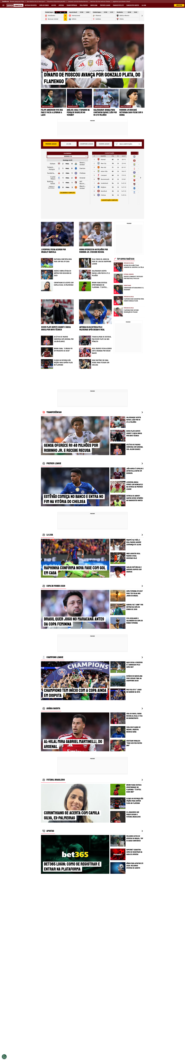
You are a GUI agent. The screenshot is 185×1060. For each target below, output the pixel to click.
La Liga (144, 5)
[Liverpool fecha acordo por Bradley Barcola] (57, 234)
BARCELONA (93, 5)
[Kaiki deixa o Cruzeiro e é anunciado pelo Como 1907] (117, 667)
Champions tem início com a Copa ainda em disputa (75, 693)
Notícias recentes (31, 5)
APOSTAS (61, 5)
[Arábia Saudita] (142, 708)
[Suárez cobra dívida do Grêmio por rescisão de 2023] (47, 274)
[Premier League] (142, 463)
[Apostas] (142, 831)
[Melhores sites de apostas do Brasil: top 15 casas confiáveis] (117, 841)
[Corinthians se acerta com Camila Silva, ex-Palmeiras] (47, 286)
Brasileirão (120, 12)
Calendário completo (67, 193)
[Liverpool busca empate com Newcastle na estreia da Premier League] (117, 487)
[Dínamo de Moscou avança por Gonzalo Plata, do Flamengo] (92, 56)
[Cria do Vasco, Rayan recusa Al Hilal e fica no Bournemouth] (117, 718)
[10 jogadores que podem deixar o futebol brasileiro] (117, 817)
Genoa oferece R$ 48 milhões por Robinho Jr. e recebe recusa (71, 448)
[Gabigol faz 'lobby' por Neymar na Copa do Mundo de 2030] (117, 609)
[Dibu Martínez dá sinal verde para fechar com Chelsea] (85, 364)
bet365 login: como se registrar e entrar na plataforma (72, 866)
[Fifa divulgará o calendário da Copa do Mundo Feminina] (117, 623)
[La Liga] (142, 534)
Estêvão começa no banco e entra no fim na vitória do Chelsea (73, 499)
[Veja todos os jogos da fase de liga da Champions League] (85, 263)
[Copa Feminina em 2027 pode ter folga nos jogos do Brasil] (117, 596)
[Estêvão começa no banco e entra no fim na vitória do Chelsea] (75, 486)
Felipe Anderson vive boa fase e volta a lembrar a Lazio (52, 112)
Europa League (104, 144)
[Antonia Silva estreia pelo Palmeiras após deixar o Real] (95, 311)
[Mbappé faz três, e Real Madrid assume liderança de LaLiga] (117, 544)
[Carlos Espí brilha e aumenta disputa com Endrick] (117, 572)
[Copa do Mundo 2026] (142, 586)
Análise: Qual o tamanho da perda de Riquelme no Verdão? (78, 112)
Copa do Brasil (73, 12)
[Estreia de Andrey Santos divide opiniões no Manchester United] (117, 500)
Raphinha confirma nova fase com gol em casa (75, 570)
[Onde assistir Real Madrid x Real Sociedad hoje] (117, 558)
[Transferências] (142, 412)
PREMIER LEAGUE (105, 5)
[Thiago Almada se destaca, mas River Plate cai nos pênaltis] (85, 340)
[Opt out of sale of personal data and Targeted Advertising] (4, 1056)
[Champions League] (142, 657)
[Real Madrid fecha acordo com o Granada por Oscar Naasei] (85, 352)
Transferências (72, 5)
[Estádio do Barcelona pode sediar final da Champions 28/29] (117, 680)
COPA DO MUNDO (44, 5)
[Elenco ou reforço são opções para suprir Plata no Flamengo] (47, 364)
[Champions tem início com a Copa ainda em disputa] (75, 680)
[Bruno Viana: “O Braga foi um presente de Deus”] (47, 352)
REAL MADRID (84, 5)
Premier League (51, 144)
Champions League (86, 144)
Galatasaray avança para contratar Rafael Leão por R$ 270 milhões (105, 112)
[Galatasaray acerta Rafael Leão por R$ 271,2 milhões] (85, 274)
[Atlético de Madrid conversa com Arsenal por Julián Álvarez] (47, 340)
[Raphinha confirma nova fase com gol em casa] (47, 263)
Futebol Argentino (50, 12)
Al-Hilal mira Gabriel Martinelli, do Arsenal (73, 744)
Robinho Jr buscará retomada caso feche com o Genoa (131, 112)
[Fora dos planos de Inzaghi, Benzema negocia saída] (117, 732)
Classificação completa (109, 200)
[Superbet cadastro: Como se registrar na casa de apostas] (117, 854)
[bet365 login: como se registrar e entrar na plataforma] (75, 854)
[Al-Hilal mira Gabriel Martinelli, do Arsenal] (75, 731)
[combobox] (68, 156)
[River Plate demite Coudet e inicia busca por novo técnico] (57, 311)
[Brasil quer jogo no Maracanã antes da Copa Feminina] (75, 609)
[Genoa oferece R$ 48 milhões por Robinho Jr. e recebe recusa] (95, 234)
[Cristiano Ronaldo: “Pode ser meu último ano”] (117, 745)
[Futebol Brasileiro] (142, 779)
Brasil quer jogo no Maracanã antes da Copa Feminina (74, 621)
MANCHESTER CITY (118, 5)
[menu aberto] (3, 5)
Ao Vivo (53, 5)
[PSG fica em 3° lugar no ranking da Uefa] (117, 694)
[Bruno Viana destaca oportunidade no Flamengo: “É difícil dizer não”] (85, 286)
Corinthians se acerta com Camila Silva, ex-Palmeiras (72, 815)
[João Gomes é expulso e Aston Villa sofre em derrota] (117, 473)
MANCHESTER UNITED (133, 5)
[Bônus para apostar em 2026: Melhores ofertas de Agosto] (117, 868)
